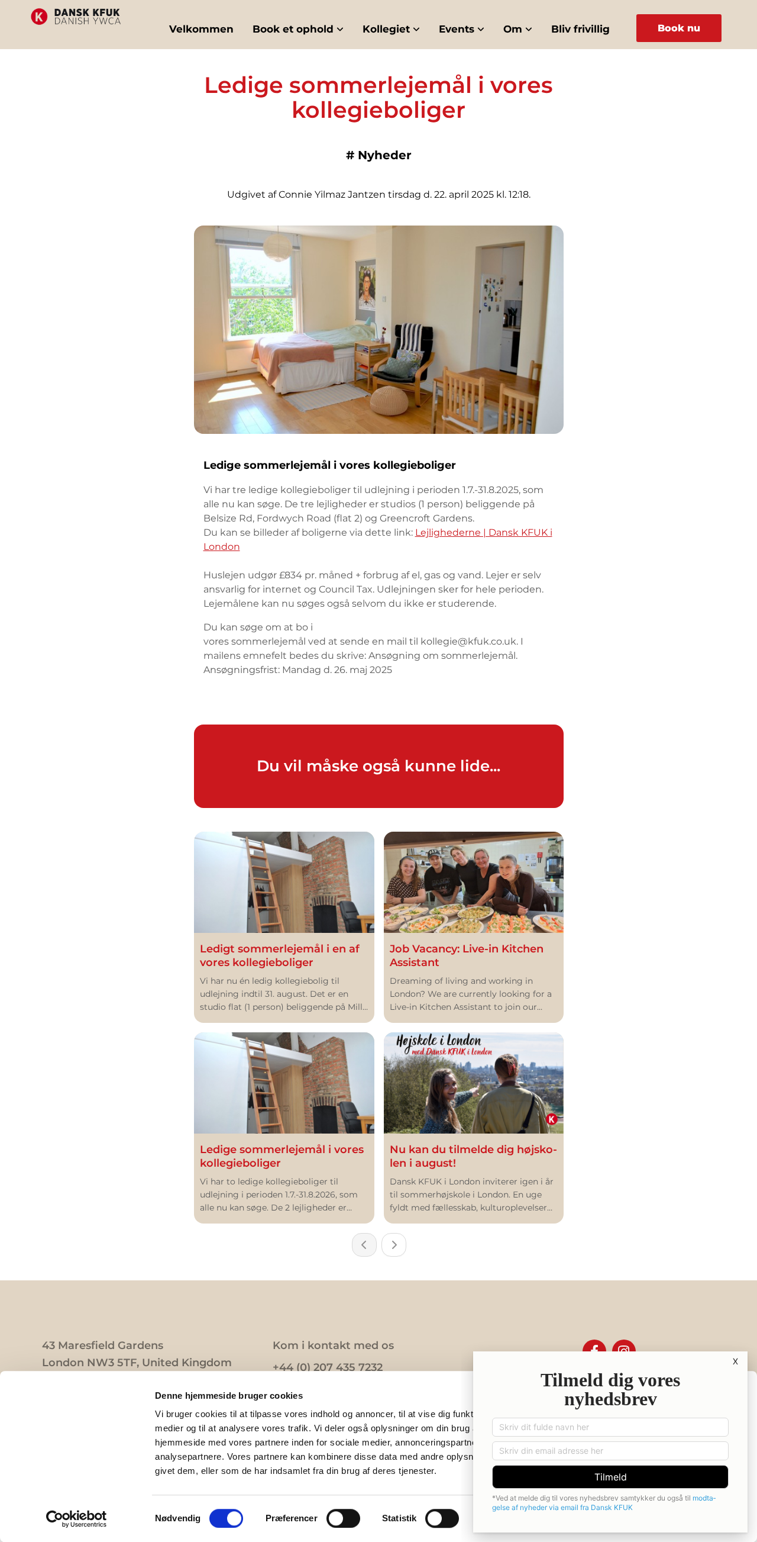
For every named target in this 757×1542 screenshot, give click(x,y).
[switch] (343, 1518)
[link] (298, 29)
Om (512, 29)
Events (456, 29)
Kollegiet (386, 29)
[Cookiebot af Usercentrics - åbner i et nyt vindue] (76, 1519)
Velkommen (201, 29)
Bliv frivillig (580, 29)
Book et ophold (293, 29)
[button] (679, 28)
